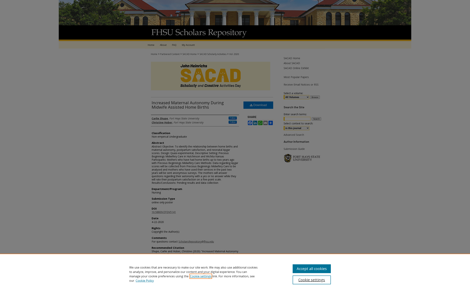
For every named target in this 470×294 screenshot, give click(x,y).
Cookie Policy (145, 281)
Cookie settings (201, 276)
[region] (235, 274)
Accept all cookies (312, 268)
